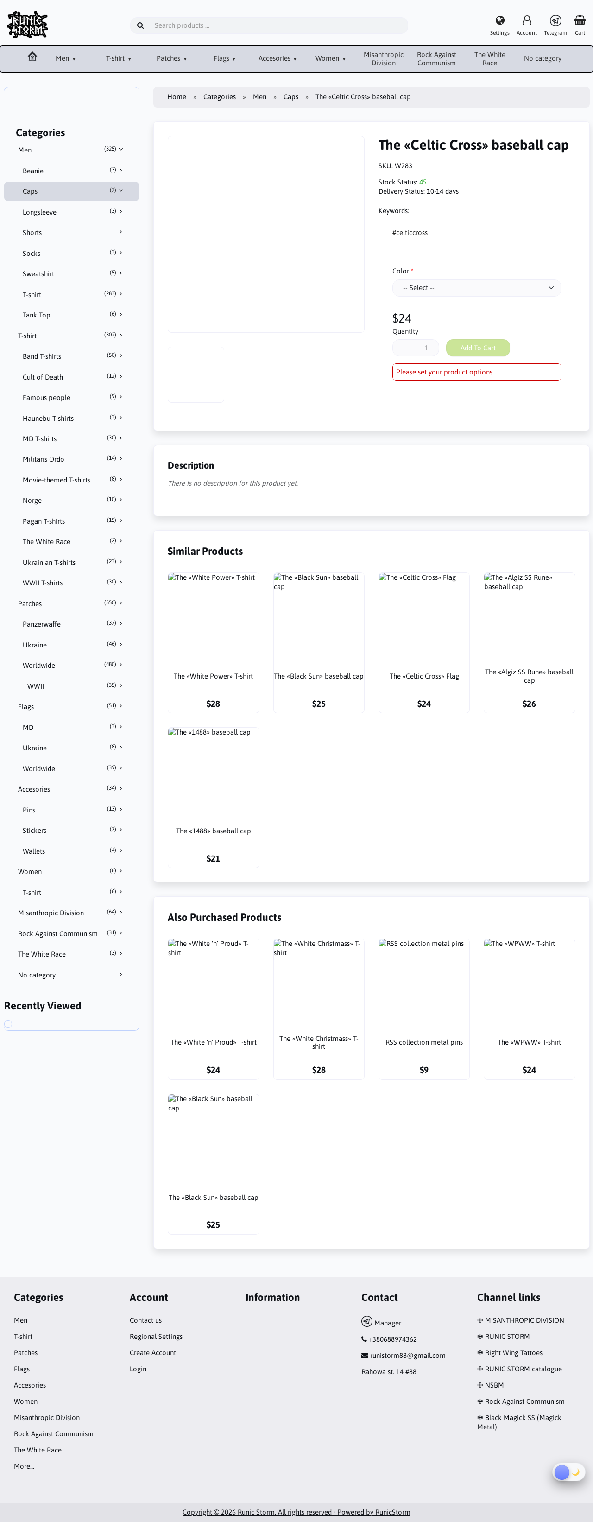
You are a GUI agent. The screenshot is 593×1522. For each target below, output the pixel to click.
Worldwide (69, 665)
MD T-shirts (69, 438)
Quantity (405, 331)
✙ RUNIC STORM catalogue (519, 1369)
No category (542, 58)
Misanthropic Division (384, 59)
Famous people (69, 397)
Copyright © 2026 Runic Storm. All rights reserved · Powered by (279, 1512)
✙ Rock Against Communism (521, 1401)
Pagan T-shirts (69, 521)
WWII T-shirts (69, 582)
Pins (69, 809)
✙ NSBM (490, 1385)
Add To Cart (478, 348)
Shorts (32, 232)
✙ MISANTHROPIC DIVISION (520, 1320)
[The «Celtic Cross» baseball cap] (15, 1025)
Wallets (69, 851)
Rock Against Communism (436, 59)
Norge (69, 500)
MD (69, 727)
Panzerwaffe (69, 624)
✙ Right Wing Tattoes (510, 1353)
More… (24, 1466)
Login (138, 1369)
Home (176, 97)
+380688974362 (393, 1339)
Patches (169, 58)
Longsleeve (69, 212)
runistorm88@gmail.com (408, 1355)
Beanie (69, 170)
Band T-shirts (69, 356)
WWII (71, 686)
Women (328, 58)
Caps (69, 191)
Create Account (153, 1353)
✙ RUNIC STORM (503, 1336)
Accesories (275, 58)
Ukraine (69, 645)
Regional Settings (156, 1336)
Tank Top (69, 315)
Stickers (69, 830)
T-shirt (116, 58)
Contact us (146, 1320)
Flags (222, 58)
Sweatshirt (69, 273)
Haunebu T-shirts (69, 418)
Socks (69, 253)
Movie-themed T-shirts (69, 480)
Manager (386, 1323)
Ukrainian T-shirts (69, 562)
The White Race (489, 59)
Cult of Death (69, 377)
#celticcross (410, 232)
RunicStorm (392, 1512)
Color (400, 271)
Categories (219, 97)
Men (63, 58)
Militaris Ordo (69, 459)
